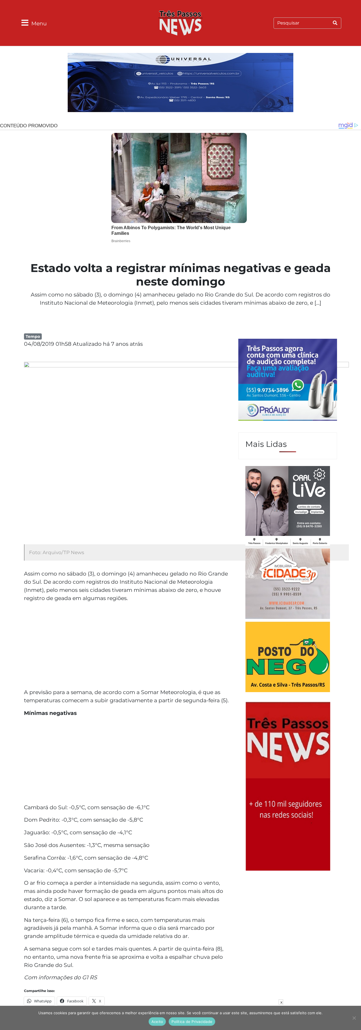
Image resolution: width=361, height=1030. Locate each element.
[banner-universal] (180, 83)
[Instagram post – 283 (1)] (287, 506)
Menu (39, 23)
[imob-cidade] (287, 584)
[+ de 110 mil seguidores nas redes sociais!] (288, 785)
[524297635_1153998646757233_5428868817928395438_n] (287, 380)
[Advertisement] (127, 646)
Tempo (33, 336)
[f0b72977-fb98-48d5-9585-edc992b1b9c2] (287, 657)
